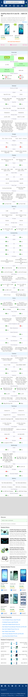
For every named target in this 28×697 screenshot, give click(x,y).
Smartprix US (4, 689)
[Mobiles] (14, 5)
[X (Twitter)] (8, 685)
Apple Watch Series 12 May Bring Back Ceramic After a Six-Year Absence (18, 557)
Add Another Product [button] (14, 41)
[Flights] (10, 5)
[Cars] (22, 5)
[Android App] (26, 685)
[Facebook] (5, 685)
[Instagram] (15, 685)
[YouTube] (12, 685)
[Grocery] (26, 5)
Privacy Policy (11, 695)
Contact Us (3, 695)
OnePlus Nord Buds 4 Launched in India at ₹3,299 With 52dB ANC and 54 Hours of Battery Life (18, 530)
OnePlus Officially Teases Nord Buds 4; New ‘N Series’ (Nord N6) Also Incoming (18, 539)
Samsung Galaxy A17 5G (4, 584)
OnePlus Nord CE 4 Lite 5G (7, 35)
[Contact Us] (1, 685)
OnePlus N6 (12, 583)
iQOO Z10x (21, 583)
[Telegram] (19, 685)
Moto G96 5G (22, 607)
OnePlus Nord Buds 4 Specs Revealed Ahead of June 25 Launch (17, 548)
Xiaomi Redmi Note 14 (4, 607)
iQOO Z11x (12, 607)
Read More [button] (24, 22)
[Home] (2, 5)
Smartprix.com (13, 693)
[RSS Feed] (22, 685)
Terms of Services (20, 695)
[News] (6, 5)
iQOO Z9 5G (17, 35)
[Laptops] (18, 5)
